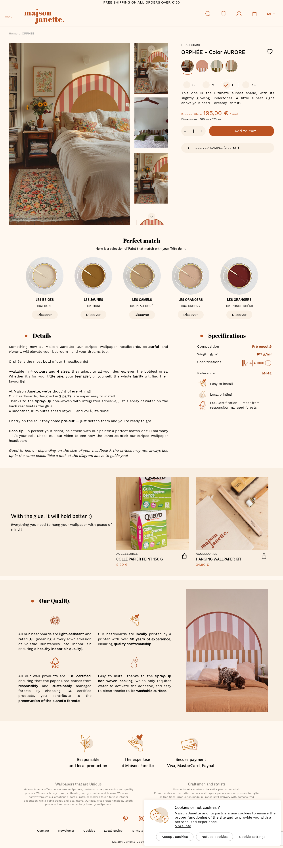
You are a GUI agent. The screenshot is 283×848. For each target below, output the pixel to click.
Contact (43, 830)
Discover (44, 315)
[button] (272, 14)
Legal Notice (113, 830)
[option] (187, 66)
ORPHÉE (213, 52)
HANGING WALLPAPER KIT (218, 559)
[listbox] (227, 68)
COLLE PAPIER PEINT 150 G (139, 559)
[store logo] (64, 17)
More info (183, 826)
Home (13, 33)
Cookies (89, 830)
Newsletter (66, 830)
